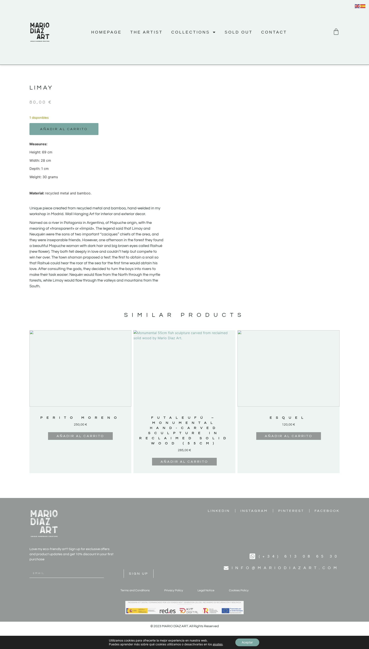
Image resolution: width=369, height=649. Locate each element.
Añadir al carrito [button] (80, 436)
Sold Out (239, 32)
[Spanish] (363, 6)
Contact (274, 32)
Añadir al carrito (64, 129)
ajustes (218, 644)
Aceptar (247, 642)
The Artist (146, 32)
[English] (357, 6)
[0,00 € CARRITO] (336, 31)
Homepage (106, 32)
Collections (190, 32)
